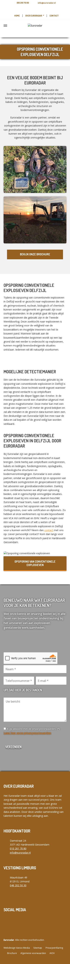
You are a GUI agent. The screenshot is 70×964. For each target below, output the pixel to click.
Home (17, 15)
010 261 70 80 (23, 2)
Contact (54, 15)
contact (48, 530)
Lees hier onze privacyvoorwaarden (27, 733)
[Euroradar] (35, 25)
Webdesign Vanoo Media (17, 947)
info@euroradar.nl (47, 2)
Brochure (12, 953)
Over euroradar (33, 15)
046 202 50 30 (18, 885)
